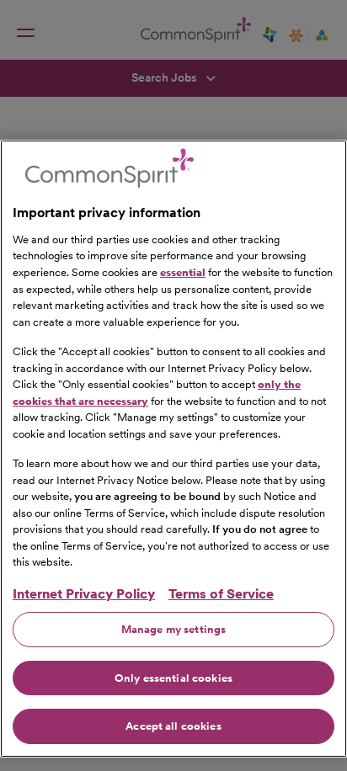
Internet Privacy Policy (84, 594)
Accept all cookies (173, 726)
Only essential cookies (173, 678)
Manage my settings (173, 629)
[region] (173, 449)
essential (183, 272)
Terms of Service (221, 594)
